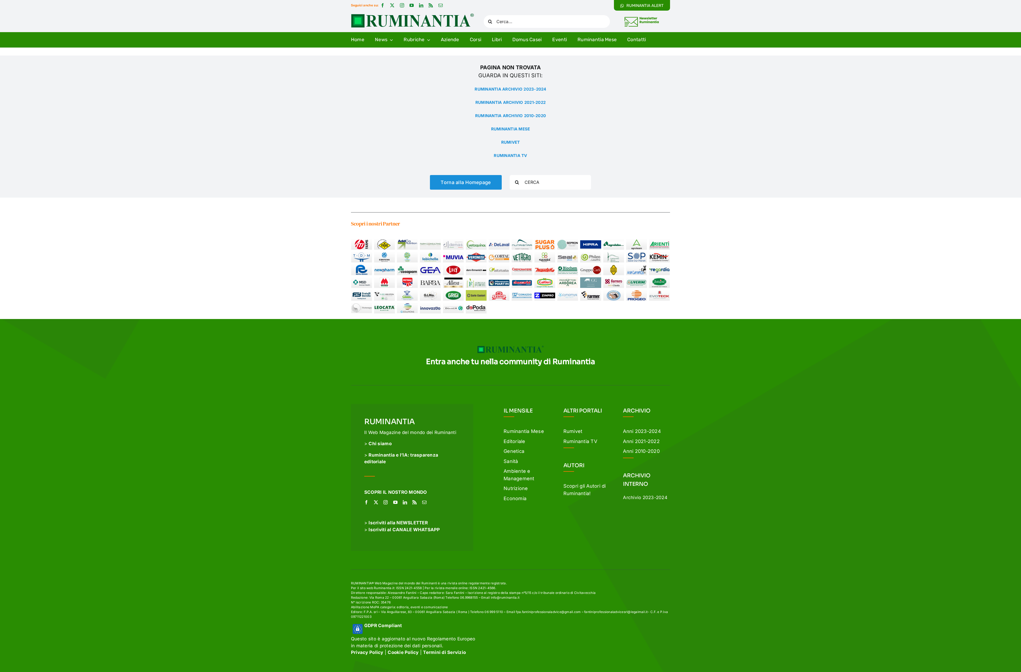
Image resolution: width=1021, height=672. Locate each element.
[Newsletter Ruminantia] (641, 17)
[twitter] (392, 5)
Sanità (511, 461)
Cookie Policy (403, 652)
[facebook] (382, 5)
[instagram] (402, 5)
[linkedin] (421, 5)
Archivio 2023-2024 (645, 497)
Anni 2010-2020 (641, 451)
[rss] (431, 5)
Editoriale (514, 441)
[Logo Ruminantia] (412, 15)
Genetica (514, 451)
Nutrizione (516, 488)
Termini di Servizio (444, 652)
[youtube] (411, 5)
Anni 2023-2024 (642, 431)
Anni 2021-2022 (641, 441)
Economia (515, 498)
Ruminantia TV (580, 441)
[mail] (440, 5)
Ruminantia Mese (524, 431)
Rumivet (573, 431)
